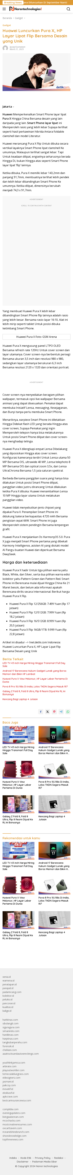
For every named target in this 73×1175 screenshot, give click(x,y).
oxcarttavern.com (12, 1128)
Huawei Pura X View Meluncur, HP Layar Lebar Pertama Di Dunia (35, 680)
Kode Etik (26, 1157)
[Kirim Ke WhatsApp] (67, 711)
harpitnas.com (10, 1038)
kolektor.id (8, 995)
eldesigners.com (11, 1077)
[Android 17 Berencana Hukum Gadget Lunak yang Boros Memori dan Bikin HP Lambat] (54, 735)
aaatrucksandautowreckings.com (21, 1053)
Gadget (7, 25)
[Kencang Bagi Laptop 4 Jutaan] (54, 804)
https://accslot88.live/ (14, 957)
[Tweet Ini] (47, 711)
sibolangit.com (11, 1023)
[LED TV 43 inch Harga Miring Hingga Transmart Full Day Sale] (18, 735)
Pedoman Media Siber (44, 1161)
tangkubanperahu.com (15, 1042)
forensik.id (8, 1046)
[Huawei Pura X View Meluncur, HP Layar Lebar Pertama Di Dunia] (18, 770)
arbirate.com (9, 1066)
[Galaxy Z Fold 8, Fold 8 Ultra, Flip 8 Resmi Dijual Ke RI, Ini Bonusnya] (18, 804)
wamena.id (8, 980)
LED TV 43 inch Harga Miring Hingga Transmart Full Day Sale (34, 665)
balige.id (7, 1010)
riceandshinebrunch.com (16, 1131)
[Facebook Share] (40, 711)
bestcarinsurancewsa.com (17, 1100)
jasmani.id (8, 1081)
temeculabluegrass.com (16, 1074)
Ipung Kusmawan (17, 46)
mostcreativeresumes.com (17, 1124)
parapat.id (8, 988)
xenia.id (7, 976)
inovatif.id (8, 1089)
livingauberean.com (13, 1116)
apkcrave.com (10, 1096)
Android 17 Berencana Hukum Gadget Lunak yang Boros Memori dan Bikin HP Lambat (34, 672)
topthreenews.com (13, 1139)
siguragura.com (11, 1027)
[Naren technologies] (25, 9)
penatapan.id (10, 984)
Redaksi (58, 1157)
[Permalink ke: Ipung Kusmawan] (5, 47)
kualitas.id (8, 1007)
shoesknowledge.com (14, 1135)
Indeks (13, 1157)
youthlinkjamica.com (14, 1062)
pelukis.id (7, 999)
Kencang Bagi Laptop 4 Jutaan (20, 699)
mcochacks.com (11, 1120)
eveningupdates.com (14, 1113)
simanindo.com (11, 1031)
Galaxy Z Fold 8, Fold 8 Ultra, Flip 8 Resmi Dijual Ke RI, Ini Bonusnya (34, 693)
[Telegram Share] (61, 711)
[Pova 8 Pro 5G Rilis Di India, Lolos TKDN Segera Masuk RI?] (54, 770)
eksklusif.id (8, 1092)
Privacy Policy (42, 1157)
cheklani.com (10, 1050)
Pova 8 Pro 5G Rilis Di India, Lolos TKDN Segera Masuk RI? (35, 686)
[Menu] (5, 9)
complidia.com (11, 1109)
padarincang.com (12, 992)
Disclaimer (23, 1161)
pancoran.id (9, 1003)
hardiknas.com (11, 1034)
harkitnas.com (10, 1019)
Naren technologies (47, 1166)
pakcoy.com (9, 1085)
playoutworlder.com (13, 1070)
